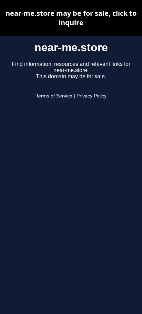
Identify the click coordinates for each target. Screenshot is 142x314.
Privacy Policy (91, 95)
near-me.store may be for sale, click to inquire (71, 18)
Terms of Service (54, 95)
